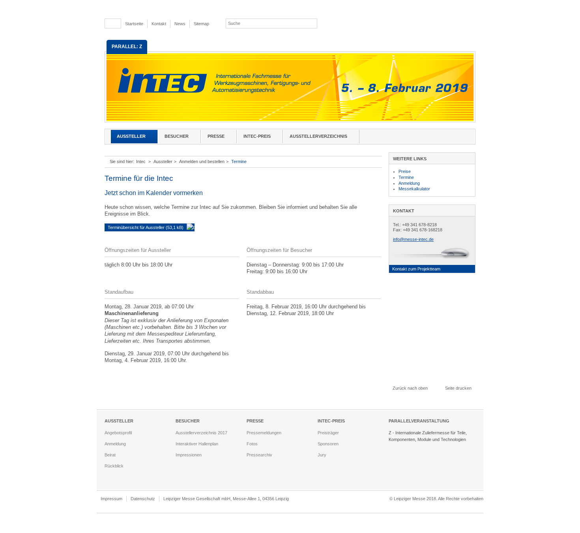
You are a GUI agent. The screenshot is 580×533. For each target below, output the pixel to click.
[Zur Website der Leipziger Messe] (435, 24)
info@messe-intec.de (413, 239)
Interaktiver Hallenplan (197, 443)
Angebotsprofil (118, 432)
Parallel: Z (127, 46)
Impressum (111, 498)
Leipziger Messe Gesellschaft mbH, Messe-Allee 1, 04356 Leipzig (226, 498)
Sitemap (201, 23)
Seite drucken (458, 388)
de (111, 23)
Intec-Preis (257, 136)
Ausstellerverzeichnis (318, 136)
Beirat (110, 454)
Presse (216, 136)
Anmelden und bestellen (202, 161)
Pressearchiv (259, 454)
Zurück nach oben (410, 388)
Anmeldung (409, 183)
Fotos (252, 443)
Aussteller (131, 136)
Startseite (134, 23)
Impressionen (189, 454)
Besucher (177, 136)
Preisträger (328, 432)
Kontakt (159, 23)
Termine (239, 161)
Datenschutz (143, 498)
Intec (141, 161)
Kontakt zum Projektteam (416, 268)
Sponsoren (328, 443)
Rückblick (114, 466)
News (179, 23)
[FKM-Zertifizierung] (344, 500)
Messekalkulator (414, 188)
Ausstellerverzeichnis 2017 (201, 432)
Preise (405, 171)
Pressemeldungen (264, 432)
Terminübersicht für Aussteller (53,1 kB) (145, 227)
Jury (322, 454)
